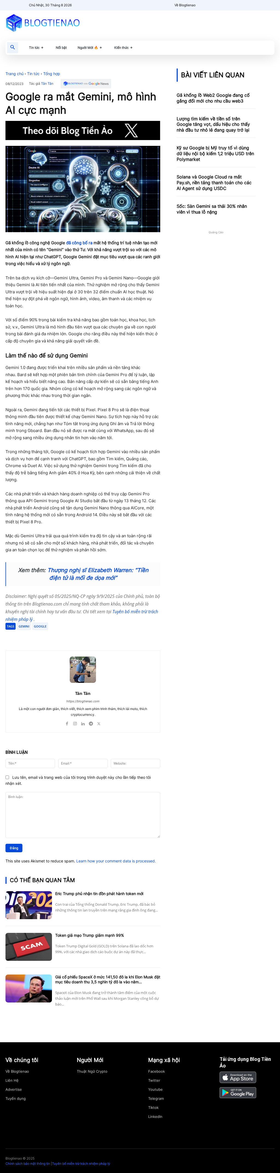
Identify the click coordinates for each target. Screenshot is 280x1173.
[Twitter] (57, 636)
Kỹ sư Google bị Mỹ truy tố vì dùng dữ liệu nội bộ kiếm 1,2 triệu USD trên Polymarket (215, 153)
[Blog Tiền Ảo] (46, 22)
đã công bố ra (79, 242)
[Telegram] (70, 636)
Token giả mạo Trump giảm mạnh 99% (89, 935)
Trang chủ (14, 73)
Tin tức (33, 73)
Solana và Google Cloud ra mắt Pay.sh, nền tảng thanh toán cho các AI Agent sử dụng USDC (214, 182)
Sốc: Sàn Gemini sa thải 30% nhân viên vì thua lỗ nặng (212, 209)
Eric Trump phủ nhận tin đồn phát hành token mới (99, 893)
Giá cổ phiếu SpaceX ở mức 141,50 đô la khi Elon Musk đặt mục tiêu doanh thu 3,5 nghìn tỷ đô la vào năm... (107, 979)
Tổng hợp (51, 73)
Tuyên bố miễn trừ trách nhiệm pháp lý (81, 1163)
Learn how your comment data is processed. (116, 861)
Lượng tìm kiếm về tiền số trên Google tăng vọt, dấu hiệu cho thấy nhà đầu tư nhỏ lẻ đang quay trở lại (213, 124)
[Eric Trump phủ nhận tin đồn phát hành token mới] (28, 905)
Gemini (24, 626)
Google (40, 626)
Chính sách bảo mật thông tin (27, 1163)
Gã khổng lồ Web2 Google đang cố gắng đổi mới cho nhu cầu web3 (213, 98)
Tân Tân (47, 83)
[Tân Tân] (83, 670)
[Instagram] (75, 722)
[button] (12, 47)
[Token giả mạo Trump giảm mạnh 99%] (28, 947)
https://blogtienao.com (83, 701)
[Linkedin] (83, 722)
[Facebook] (45, 636)
